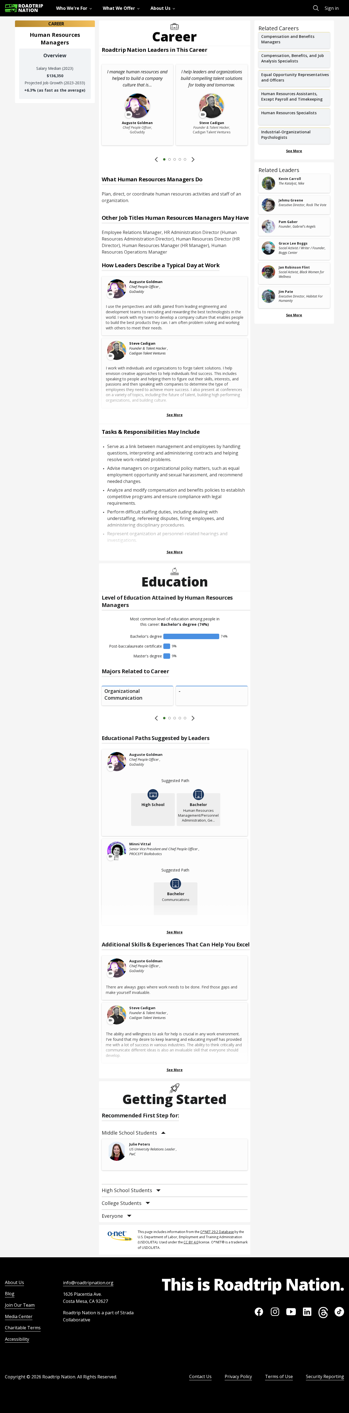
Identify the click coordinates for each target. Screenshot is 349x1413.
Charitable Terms (23, 1328)
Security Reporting (325, 1376)
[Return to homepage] (24, 8)
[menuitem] (75, 8)
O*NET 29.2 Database (217, 1231)
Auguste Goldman (146, 281)
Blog (9, 1294)
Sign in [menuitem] (332, 8)
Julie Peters (139, 1144)
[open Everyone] (129, 1216)
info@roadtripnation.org (88, 1283)
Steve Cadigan (142, 343)
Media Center (18, 1316)
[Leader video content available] (117, 288)
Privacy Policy (238, 1376)
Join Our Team (20, 1305)
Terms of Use (279, 1376)
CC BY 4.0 (190, 1242)
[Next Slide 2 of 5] (193, 159)
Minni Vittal (140, 843)
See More (175, 415)
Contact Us (200, 1376)
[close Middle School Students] (163, 1133)
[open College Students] (148, 1203)
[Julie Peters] (117, 1151)
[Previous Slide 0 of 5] (156, 159)
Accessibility (17, 1339)
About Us (14, 1282)
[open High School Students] (158, 1190)
